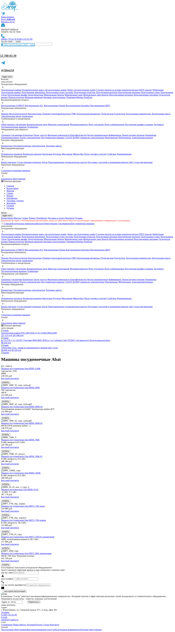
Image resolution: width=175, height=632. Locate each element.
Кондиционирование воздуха (41, 629)
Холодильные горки (150, 92)
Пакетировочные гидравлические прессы (67, 162)
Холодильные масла (161, 114)
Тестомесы (159, 124)
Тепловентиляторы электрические (29, 146)
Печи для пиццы (96, 124)
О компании (7, 625)
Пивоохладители (16, 97)
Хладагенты (119, 114)
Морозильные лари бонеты (95, 95)
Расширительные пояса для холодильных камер (44, 90)
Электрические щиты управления (17, 116)
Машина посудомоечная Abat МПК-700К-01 (21, 456)
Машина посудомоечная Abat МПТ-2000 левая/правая (26, 553)
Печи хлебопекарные (114, 124)
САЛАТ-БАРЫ (72, 137)
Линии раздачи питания (133, 135)
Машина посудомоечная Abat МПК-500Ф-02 (22, 406)
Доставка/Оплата (34, 625)
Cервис (10, 193)
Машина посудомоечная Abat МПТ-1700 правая (23, 520)
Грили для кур (40, 135)
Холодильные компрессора (138, 114)
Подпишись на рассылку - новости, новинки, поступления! (29, 599)
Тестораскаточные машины (14, 127)
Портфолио (12, 198)
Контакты (11, 203)
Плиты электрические (30, 137)
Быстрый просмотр (10, 378)
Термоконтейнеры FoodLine (79, 97)
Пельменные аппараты (11, 154)
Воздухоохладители (18, 114)
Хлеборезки (32, 127)
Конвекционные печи (37, 124)
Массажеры (67, 154)
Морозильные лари (74, 95)
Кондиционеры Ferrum (54, 105)
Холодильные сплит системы (59, 92)
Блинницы (28, 135)
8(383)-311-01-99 (24, 39)
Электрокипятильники (142, 137)
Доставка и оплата (56, 218)
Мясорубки (78, 154)
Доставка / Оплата (15, 201)
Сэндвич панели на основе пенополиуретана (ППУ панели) (124, 90)
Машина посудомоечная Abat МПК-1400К (21, 473)
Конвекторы (7, 146)
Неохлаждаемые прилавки (146, 95)
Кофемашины (115, 135)
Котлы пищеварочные (97, 135)
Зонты (45, 162)
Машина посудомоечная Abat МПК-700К (20, 440)
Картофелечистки (78, 135)
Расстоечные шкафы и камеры (139, 124)
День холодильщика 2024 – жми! (18, 45)
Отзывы (10, 208)
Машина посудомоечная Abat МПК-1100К (20, 368)
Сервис (25, 218)
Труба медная (107, 114)
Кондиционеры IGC (34, 105)
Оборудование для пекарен (13, 124)
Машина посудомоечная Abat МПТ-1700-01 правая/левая (27, 537)
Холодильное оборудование (14, 629)
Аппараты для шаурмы (11, 135)
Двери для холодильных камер (81, 90)
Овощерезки (150, 135)
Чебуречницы (124, 137)
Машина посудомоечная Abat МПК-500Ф (20, 387)
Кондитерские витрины (129, 92)
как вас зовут (7, 572)
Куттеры (57, 154)
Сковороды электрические (92, 137)
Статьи (46, 625)
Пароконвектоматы (10, 137)
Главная (10, 186)
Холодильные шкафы (17, 95)
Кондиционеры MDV (100, 105)
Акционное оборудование (13, 179)
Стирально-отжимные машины (15, 170)
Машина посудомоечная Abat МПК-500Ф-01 (22, 423)
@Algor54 (7, 70)
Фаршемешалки (124, 154)
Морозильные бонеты (54, 95)
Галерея (10, 205)
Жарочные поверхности (58, 135)
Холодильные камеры (11, 90)
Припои (5, 114)
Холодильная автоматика (88, 114)
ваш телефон (7, 579)
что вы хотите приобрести (13, 585)
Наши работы (19, 625)
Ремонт (10, 196)
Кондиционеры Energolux (78, 105)
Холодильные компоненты (24, 223)
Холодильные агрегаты (84, 92)
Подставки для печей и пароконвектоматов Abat (110, 162)
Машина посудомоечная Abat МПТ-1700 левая (23, 506)
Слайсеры (111, 154)
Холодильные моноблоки (33, 92)
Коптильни (47, 154)
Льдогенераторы (35, 95)
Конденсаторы (35, 114)
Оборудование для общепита (57, 223)
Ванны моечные (8, 162)
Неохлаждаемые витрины (121, 95)
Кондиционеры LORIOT (12, 105)
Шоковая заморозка (34, 97)
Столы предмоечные (143, 162)
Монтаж (10, 191)
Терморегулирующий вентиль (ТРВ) (59, 114)
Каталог (40, 223)
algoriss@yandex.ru (9, 29)
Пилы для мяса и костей (95, 154)
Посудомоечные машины (52, 137)
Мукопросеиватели (79, 124)
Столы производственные (29, 162)
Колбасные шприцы (32, 154)
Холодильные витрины (107, 92)
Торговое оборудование (91, 629)
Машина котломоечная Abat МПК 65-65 (19, 489)
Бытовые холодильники (54, 97)
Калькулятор (12, 188)
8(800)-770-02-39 (9, 39)
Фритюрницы (111, 137)
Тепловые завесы (54, 146)
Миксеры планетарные (58, 124)
